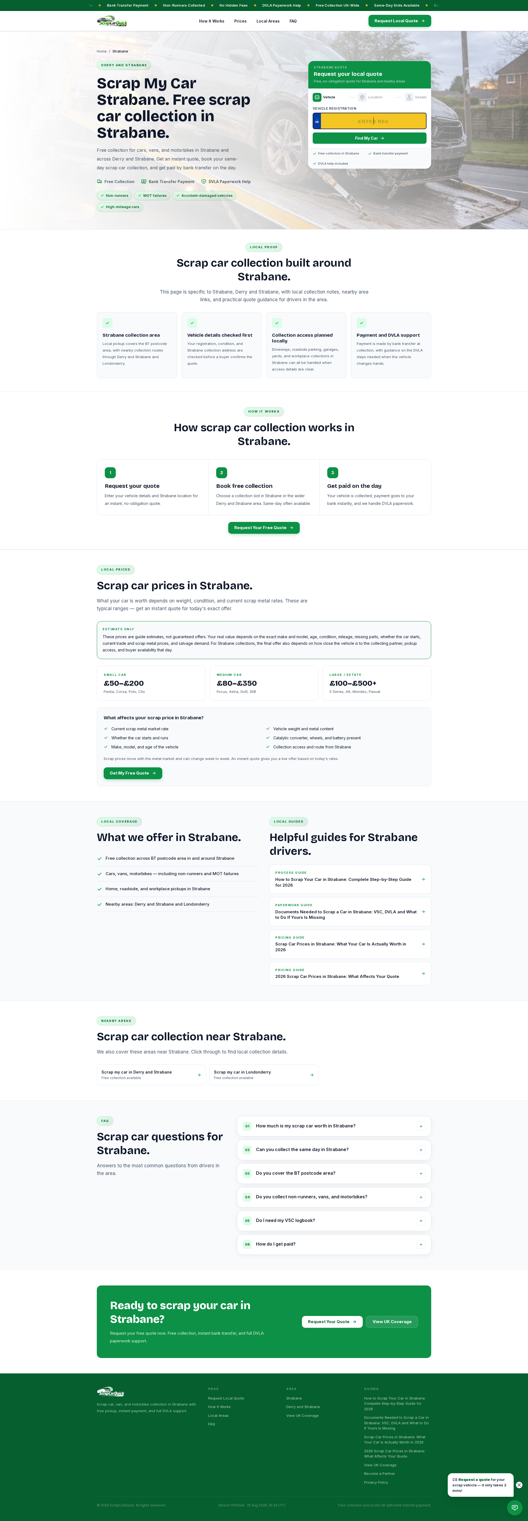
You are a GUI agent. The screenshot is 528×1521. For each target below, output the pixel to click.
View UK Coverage (392, 1321)
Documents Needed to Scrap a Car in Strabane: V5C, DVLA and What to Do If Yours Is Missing (396, 1422)
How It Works (211, 21)
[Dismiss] (519, 1485)
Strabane (294, 1398)
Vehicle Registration (334, 108)
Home (102, 51)
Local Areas (268, 21)
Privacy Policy (376, 1482)
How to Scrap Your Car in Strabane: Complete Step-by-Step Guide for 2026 (395, 1403)
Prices (240, 21)
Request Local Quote (226, 1398)
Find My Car (366, 138)
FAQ (293, 21)
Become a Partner (379, 1473)
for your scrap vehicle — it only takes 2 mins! (479, 1485)
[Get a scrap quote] (514, 1508)
